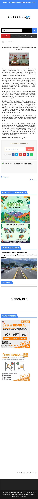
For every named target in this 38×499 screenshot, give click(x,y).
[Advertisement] (19, 407)
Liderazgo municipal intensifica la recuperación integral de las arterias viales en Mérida (19, 255)
